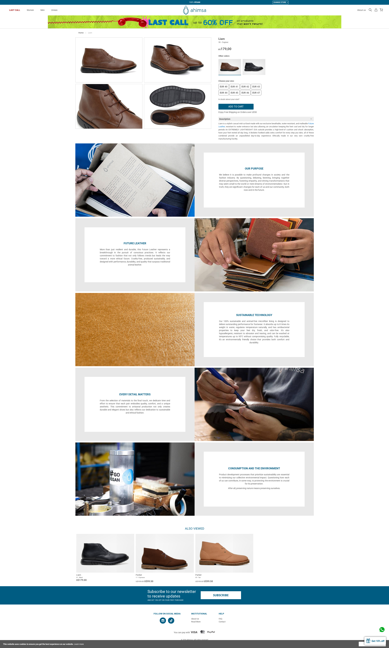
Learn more (79, 644)
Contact (222, 622)
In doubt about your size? (228, 99)
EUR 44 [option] (223, 92)
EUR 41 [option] (234, 86)
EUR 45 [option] (234, 92)
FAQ (220, 619)
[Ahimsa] (194, 10)
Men (43, 10)
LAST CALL (14, 10)
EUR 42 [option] (245, 86)
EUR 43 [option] (256, 86)
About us (361, 10)
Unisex (54, 10)
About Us (195, 619)
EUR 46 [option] (245, 92)
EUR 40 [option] (223, 86)
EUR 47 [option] (256, 92)
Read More (196, 622)
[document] (194, 644)
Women (30, 10)
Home (80, 33)
